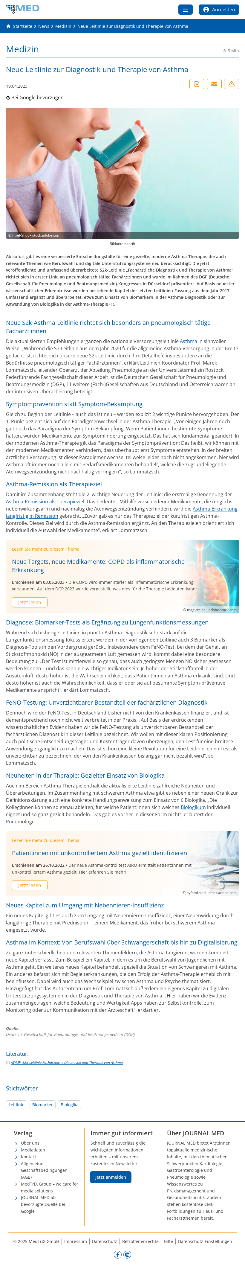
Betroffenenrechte (140, 1241)
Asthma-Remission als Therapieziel (45, 501)
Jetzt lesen (29, 602)
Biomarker (42, 1104)
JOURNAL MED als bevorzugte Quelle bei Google (43, 1204)
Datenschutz (104, 1241)
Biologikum (193, 807)
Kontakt (28, 1157)
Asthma (188, 341)
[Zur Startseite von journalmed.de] (22, 9)
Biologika (70, 1104)
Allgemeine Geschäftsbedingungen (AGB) (44, 1170)
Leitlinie (16, 1104)
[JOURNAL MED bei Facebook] (117, 1254)
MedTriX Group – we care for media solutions (49, 1187)
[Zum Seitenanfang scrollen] (234, 1258)
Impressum (75, 1241)
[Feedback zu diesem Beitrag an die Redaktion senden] (231, 84)
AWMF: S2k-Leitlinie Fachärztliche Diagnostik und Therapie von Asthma (67, 1062)
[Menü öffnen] (185, 9)
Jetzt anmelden (110, 1177)
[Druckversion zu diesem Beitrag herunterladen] (196, 84)
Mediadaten (33, 1150)
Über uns (30, 1143)
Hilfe (168, 1241)
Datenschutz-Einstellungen (205, 1241)
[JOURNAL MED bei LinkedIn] (127, 1254)
